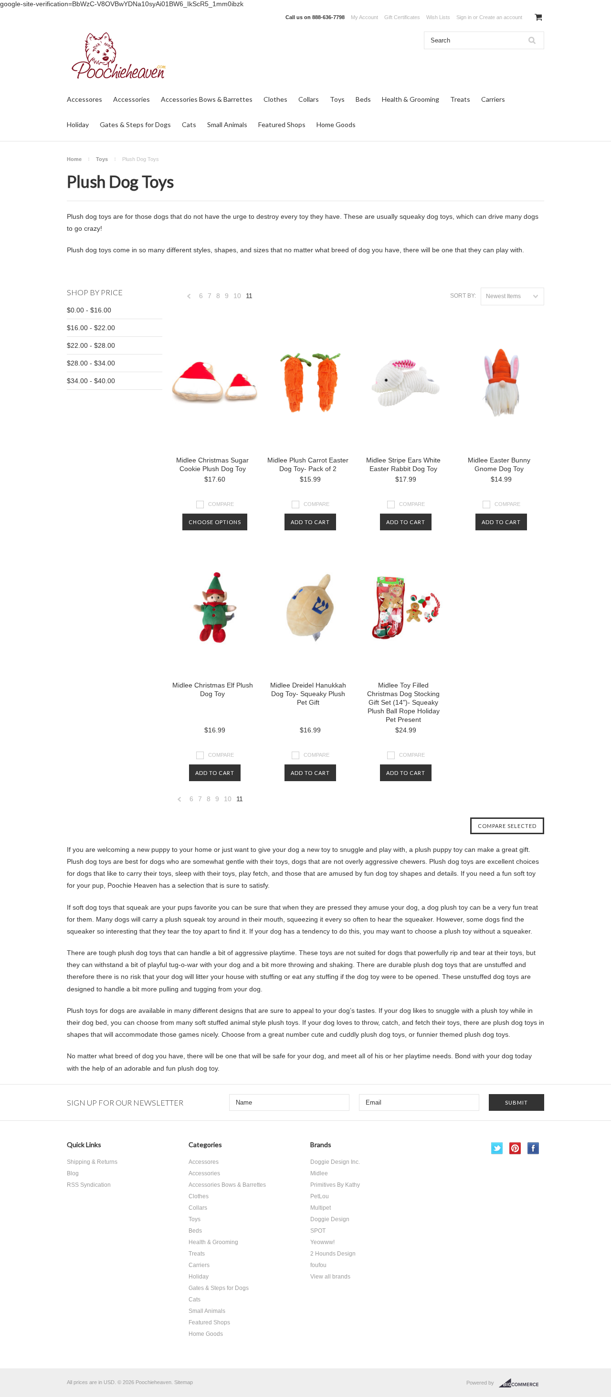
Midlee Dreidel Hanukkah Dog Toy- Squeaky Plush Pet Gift (308, 693)
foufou (318, 1265)
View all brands (330, 1276)
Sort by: (463, 295)
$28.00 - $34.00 (91, 363)
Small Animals (227, 124)
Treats (460, 99)
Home (74, 159)
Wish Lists (438, 17)
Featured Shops (282, 124)
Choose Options (215, 522)
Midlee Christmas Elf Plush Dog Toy (212, 689)
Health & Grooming (410, 99)
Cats (189, 124)
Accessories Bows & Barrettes (207, 99)
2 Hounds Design (333, 1253)
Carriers (493, 99)
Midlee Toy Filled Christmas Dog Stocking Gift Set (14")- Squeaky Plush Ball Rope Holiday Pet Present (403, 702)
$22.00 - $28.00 (91, 345)
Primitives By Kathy (335, 1185)
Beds (363, 99)
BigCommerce (521, 1383)
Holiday (78, 124)
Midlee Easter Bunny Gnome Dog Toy (499, 464)
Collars (308, 99)
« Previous (189, 298)
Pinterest (515, 1148)
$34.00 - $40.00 (91, 381)
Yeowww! (322, 1242)
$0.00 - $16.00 (89, 310)
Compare (221, 504)
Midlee (319, 1173)
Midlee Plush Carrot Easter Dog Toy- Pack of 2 (307, 464)
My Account (364, 17)
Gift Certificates (402, 17)
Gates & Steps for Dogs (135, 124)
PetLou (319, 1196)
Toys (337, 99)
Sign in (464, 17)
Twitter (497, 1148)
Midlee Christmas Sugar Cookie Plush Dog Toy (212, 464)
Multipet (320, 1207)
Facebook (533, 1148)
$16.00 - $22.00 (91, 328)
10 (237, 296)
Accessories (131, 99)
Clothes (275, 99)
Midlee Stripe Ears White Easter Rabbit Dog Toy (403, 464)
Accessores (84, 99)
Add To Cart (310, 522)
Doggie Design (329, 1219)
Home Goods (336, 124)
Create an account (500, 17)
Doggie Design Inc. (335, 1162)
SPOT (318, 1230)
